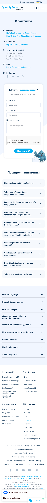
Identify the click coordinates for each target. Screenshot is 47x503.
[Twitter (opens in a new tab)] (17, 470)
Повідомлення (13, 120)
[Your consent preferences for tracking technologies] (43, 499)
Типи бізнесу (29, 384)
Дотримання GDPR (32, 446)
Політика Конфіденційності (23, 449)
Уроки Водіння (9, 354)
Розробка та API (30, 388)
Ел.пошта (11, 110)
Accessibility (39, 464)
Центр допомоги (8, 409)
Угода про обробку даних (23, 453)
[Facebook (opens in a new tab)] (10, 470)
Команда (27, 416)
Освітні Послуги (10, 309)
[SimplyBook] (12, 8)
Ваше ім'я (11, 100)
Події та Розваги (10, 347)
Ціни (25, 377)
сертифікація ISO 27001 (22, 464)
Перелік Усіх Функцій (10, 377)
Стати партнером (30, 435)
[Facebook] (8, 76)
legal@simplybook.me (22, 486)
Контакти (27, 420)
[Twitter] (13, 76)
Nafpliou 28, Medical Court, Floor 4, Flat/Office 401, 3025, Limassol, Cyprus (23, 34)
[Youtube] (18, 76)
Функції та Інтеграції (10, 381)
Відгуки (26, 409)
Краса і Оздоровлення (12, 302)
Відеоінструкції (8, 420)
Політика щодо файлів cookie (23, 457)
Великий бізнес (30, 381)
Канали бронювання (10, 384)
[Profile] (36, 8)
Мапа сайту (6, 424)
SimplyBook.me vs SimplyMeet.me (9, 392)
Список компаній (30, 392)
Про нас (27, 413)
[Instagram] (23, 76)
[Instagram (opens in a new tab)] (36, 470)
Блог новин (28, 427)
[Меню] (43, 8)
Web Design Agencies (32, 438)
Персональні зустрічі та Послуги (17, 332)
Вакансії (27, 424)
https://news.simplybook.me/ (18, 67)
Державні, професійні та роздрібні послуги (14, 317)
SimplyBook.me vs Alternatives (9, 397)
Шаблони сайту (8, 388)
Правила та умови (14, 446)
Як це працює (7, 413)
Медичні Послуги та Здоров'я (16, 325)
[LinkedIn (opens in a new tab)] (23, 470)
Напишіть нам (29, 431)
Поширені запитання (10, 416)
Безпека (6, 464)
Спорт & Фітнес (9, 339)
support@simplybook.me (17, 44)
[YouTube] (30, 470)
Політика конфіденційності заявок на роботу (23, 460)
